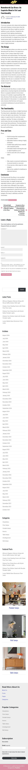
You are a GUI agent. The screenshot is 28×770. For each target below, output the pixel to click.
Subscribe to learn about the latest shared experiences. (13, 753)
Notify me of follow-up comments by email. (14, 268)
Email (3, 252)
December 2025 (7, 360)
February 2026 (6, 354)
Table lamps (6, 534)
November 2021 (7, 506)
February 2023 (6, 468)
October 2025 (6, 367)
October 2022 (6, 481)
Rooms (4, 531)
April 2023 (5, 462)
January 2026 (6, 357)
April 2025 (5, 386)
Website (3, 258)
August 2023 (6, 449)
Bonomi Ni (9, 18)
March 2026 (6, 351)
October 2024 (6, 405)
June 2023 (5, 456)
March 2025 (6, 389)
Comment (4, 228)
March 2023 (6, 465)
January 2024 (6, 433)
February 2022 (6, 500)
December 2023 (7, 437)
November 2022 (7, 478)
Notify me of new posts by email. (11, 271)
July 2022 (5, 490)
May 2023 (5, 459)
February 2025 (6, 392)
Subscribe (14, 758)
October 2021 (6, 509)
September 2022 (7, 484)
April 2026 (5, 348)
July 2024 (5, 414)
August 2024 (6, 411)
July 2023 (5, 452)
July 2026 (5, 338)
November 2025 (7, 364)
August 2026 (6, 335)
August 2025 (6, 373)
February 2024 (6, 430)
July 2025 (5, 376)
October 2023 (6, 443)
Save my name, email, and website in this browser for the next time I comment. (13, 265)
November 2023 (7, 440)
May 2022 (5, 494)
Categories (5, 699)
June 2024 (5, 418)
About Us (4, 690)
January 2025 (6, 395)
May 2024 (5, 421)
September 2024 (7, 408)
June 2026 (5, 341)
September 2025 (7, 370)
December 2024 (7, 399)
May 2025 (5, 383)
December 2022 (7, 475)
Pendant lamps (7, 528)
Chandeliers (6, 522)
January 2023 (6, 471)
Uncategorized (12, 200)
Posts (3, 693)
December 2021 (7, 503)
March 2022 (6, 497)
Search (22, 289)
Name (3, 247)
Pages (4, 696)
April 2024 (5, 424)
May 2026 (5, 345)
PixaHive (17, 768)
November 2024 (7, 402)
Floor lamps (6, 525)
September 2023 (7, 446)
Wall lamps (6, 541)
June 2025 (5, 379)
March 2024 (6, 427)
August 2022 (6, 487)
